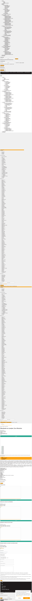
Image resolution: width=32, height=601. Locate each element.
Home (2, 423)
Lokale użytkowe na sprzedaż (7, 26)
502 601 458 (18, 72)
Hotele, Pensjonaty (7, 28)
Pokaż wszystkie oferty (8, 35)
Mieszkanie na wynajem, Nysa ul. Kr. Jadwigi (6, 522)
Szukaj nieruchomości (3, 422)
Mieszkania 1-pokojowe (8, 16)
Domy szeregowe (7, 6)
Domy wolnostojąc (7, 124)
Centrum (1, 432)
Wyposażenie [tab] (3, 459)
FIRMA (3, 77)
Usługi (4, 2)
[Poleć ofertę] (2, 433)
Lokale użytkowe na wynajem (7, 30)
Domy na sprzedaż (5, 47)
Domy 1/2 (6, 50)
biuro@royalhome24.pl (27, 72)
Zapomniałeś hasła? (10, 59)
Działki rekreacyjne (7, 39)
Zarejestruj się (2, 65)
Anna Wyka (2, 550)
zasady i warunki (22, 62)
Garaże (6, 34)
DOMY (3, 4)
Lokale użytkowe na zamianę (7, 111)
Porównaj (2, 483)
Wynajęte (3, 424)
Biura (5, 29)
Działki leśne (6, 40)
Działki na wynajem (5, 41)
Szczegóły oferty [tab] (4, 458)
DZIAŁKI (3, 36)
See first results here (8, 422)
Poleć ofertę (5, 433)
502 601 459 (21, 72)
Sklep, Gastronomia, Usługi (8, 27)
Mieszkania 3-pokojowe (8, 17)
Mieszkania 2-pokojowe (8, 20)
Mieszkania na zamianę (6, 22)
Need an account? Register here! (4, 59)
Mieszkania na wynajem (7, 95)
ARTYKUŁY (4, 131)
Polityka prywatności (6, 79)
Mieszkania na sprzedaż (6, 15)
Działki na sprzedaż (6, 113)
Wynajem (5, 431)
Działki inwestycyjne (7, 38)
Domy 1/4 (6, 8)
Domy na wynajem (5, 9)
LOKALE (3, 102)
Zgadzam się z (20, 62)
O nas (4, 1)
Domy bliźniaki (7, 7)
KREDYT (3, 3)
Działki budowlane (7, 37)
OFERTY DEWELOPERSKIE (6, 46)
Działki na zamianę (5, 45)
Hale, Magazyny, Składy (8, 32)
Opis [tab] (2, 457)
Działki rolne (6, 43)
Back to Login (2, 66)
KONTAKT (3, 55)
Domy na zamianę (5, 13)
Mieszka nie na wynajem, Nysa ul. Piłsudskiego (6, 501)
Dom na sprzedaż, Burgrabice (4, 599)
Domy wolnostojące (7, 5)
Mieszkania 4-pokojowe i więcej (9, 18)
